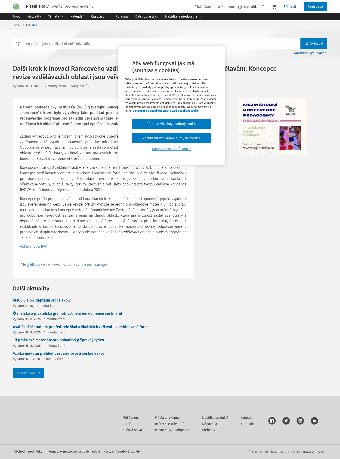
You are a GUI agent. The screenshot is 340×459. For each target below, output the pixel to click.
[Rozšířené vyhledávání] (18, 43)
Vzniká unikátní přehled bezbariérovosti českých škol (58, 353)
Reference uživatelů (169, 424)
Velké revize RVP (33, 246)
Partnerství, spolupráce (172, 430)
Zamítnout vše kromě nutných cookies (172, 138)
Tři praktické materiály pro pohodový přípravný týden (58, 340)
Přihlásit (290, 7)
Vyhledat (316, 44)
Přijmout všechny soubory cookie (172, 124)
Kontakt (247, 418)
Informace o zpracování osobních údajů (73, 451)
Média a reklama (167, 418)
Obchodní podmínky (28, 451)
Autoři (127, 424)
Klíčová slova (132, 430)
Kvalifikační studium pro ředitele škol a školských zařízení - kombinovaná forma (81, 327)
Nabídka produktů (215, 418)
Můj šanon (130, 418)
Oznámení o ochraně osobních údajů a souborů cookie (165, 110)
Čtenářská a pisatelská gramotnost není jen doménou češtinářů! (67, 313)
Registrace (315, 7)
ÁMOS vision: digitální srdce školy (42, 300)
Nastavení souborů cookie (122, 451)
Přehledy (208, 430)
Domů (17, 25)
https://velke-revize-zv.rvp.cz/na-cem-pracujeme (70, 264)
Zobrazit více (26, 373)
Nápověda (250, 7)
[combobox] (170, 43)
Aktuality (31, 25)
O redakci (248, 424)
